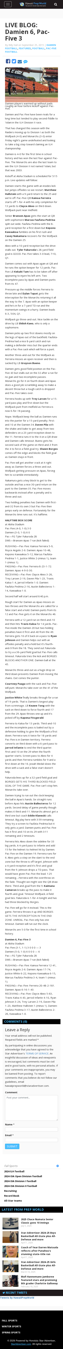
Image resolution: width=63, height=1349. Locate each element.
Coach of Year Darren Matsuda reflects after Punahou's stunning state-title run (39, 1251)
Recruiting (10, 1190)
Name (8, 1124)
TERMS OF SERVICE (37, 1053)
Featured (25, 48)
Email (8, 1135)
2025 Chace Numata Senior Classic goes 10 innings (37, 1221)
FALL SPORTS (9, 1320)
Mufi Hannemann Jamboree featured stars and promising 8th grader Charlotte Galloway (39, 1280)
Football (38, 48)
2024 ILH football (14, 1171)
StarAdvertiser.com (21, 1344)
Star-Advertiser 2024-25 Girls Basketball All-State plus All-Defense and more (38, 1265)
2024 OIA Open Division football (23, 1176)
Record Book (11, 1195)
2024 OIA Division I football (20, 1181)
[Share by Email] (20, 62)
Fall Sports (10, 1166)
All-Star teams (13, 1200)
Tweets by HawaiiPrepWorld (17, 1297)
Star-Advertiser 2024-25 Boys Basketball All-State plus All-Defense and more (38, 1236)
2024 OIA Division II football (20, 1186)
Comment (11, 1092)
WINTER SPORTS (11, 1326)
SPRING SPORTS (11, 1332)
